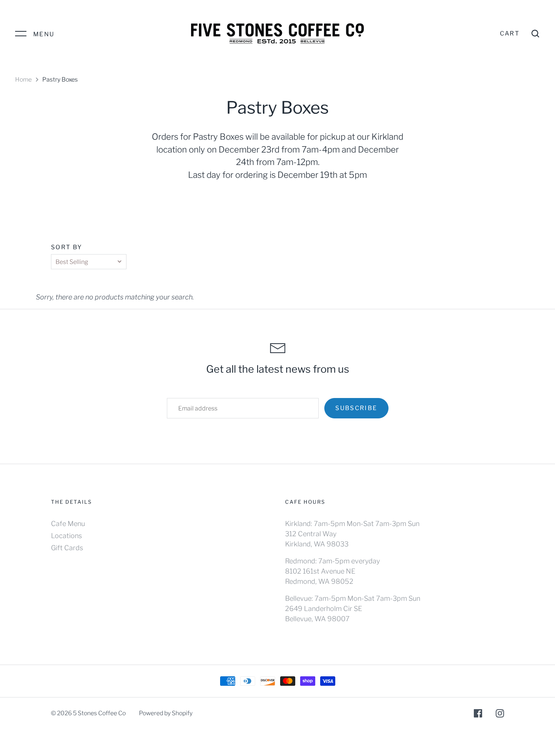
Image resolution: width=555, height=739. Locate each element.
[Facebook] (478, 714)
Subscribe (356, 408)
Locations (66, 536)
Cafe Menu (68, 524)
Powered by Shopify (166, 713)
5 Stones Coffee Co (99, 713)
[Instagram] (500, 714)
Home (23, 79)
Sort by (67, 247)
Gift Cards (67, 548)
